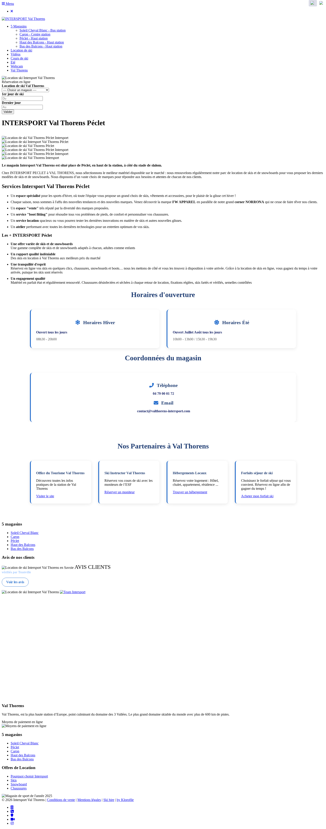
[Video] (13, 819)
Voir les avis (15, 582)
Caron (15, 537)
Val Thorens (19, 70)
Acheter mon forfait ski (257, 496)
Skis (14, 780)
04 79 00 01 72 (163, 393)
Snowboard (19, 784)
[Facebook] (12, 807)
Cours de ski (19, 58)
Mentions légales (89, 800)
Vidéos (15, 54)
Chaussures (19, 788)
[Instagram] (12, 823)
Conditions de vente (61, 800)
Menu (9, 4)
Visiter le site (45, 496)
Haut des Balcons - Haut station (42, 42)
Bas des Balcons (22, 549)
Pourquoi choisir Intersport (29, 776)
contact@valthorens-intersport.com (163, 411)
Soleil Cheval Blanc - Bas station (43, 30)
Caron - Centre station (35, 34)
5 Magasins (19, 26)
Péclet (15, 541)
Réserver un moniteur (119, 492)
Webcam (17, 66)
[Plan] (12, 815)
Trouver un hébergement (190, 492)
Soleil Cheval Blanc (25, 533)
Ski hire (108, 800)
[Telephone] (12, 811)
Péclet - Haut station (34, 38)
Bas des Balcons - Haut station (41, 46)
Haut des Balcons (23, 545)
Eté (13, 62)
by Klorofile (125, 800)
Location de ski (21, 50)
